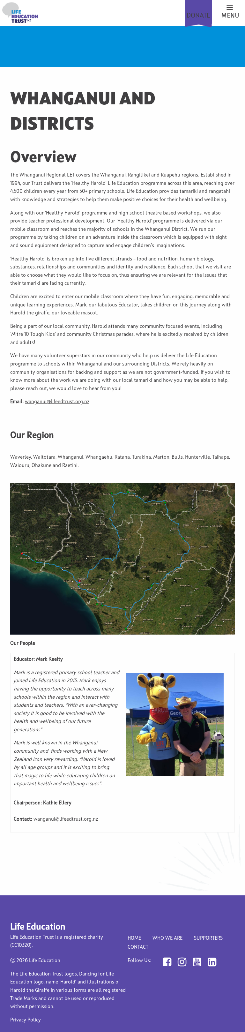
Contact (138, 947)
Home (134, 938)
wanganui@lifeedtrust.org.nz (57, 401)
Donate (198, 15)
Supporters (208, 938)
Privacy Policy (25, 1020)
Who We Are (167, 938)
